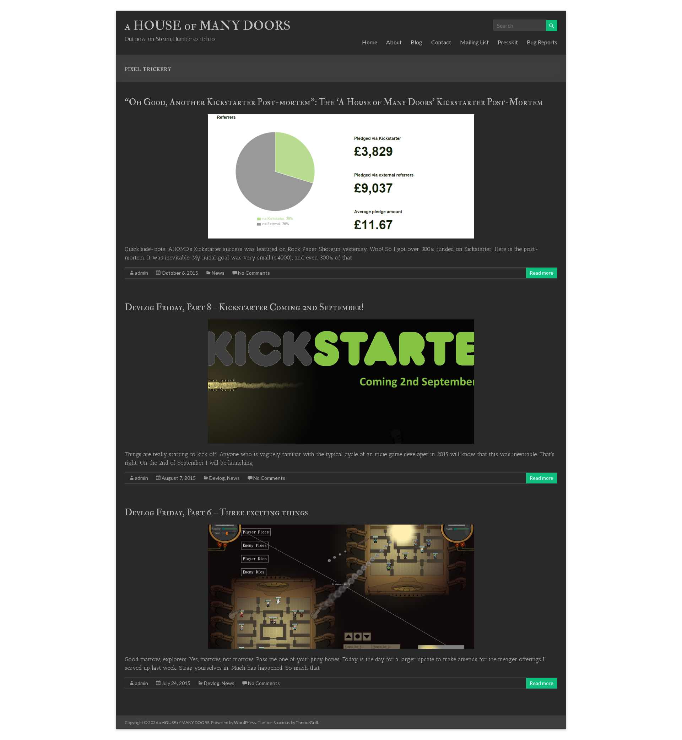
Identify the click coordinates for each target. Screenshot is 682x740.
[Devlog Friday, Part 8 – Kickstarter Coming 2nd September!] (341, 322)
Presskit (508, 42)
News (218, 273)
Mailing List (474, 42)
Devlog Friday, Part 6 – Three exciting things (216, 512)
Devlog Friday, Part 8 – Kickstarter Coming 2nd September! (244, 307)
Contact (441, 42)
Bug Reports (542, 42)
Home (369, 42)
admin (141, 273)
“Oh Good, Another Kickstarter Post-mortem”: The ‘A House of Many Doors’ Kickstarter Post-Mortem (334, 102)
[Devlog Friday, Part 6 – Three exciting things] (341, 528)
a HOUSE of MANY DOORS (208, 26)
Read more (541, 273)
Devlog (217, 478)
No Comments (254, 273)
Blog (416, 42)
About (394, 42)
